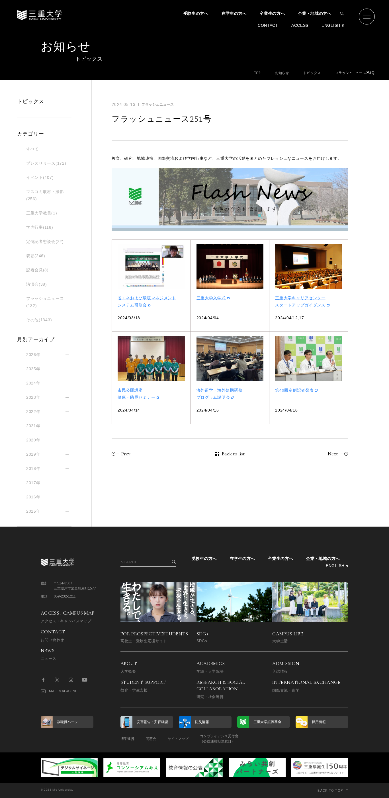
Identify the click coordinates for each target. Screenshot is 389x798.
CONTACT (268, 25)
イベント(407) (40, 177)
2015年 (33, 511)
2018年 (33, 468)
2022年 (33, 411)
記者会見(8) (37, 270)
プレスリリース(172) (46, 163)
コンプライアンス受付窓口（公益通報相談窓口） (221, 738)
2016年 (33, 497)
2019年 (33, 454)
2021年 (33, 425)
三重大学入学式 (211, 298)
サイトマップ (178, 739)
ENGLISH (331, 25)
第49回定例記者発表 (294, 390)
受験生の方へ (195, 13)
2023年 (33, 397)
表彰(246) (35, 255)
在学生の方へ (234, 13)
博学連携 (127, 739)
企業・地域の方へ (314, 13)
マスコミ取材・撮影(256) (45, 195)
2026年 (33, 354)
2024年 (33, 383)
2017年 (33, 482)
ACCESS (299, 25)
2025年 (33, 369)
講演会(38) (36, 284)
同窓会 (151, 739)
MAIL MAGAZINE (63, 691)
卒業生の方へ (272, 13)
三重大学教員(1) (41, 213)
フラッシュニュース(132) (45, 302)
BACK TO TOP (330, 791)
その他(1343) (39, 320)
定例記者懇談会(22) (45, 241)
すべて (32, 149)
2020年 (33, 440)
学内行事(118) (39, 227)
